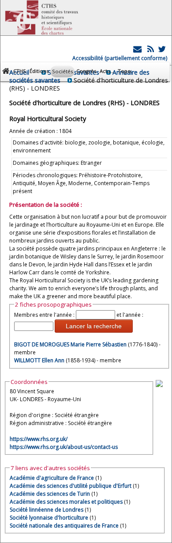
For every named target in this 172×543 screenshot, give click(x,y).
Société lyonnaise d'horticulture (49, 517)
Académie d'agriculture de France (52, 478)
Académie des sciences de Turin (50, 493)
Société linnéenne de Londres (46, 509)
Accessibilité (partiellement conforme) (119, 58)
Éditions (39, 71)
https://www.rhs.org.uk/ (38, 439)
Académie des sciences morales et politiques (66, 501)
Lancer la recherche (94, 326)
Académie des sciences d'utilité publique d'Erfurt (70, 486)
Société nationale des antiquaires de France (64, 525)
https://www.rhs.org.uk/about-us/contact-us (64, 447)
